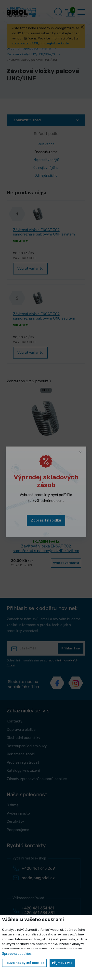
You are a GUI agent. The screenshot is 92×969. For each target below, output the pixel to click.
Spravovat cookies (17, 954)
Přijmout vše (62, 963)
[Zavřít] (80, 452)
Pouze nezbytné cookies (24, 963)
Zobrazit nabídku (46, 520)
